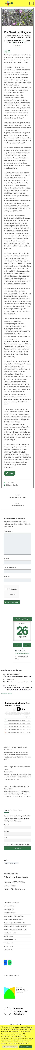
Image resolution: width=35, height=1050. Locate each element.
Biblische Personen (16, 877)
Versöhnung (10, 482)
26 (22, 630)
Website (6, 576)
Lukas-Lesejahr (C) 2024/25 (12, 919)
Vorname (6, 824)
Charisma (7, 882)
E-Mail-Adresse (10, 568)
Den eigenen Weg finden (18, 747)
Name (6, 559)
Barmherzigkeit (8, 906)
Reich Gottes (11, 889)
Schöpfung (7, 936)
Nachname (7, 831)
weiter (27, 645)
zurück (17, 645)
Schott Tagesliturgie (22, 619)
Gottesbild (18, 882)
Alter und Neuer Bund (10, 902)
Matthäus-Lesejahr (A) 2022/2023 (14, 926)
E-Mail (5, 837)
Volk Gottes (7, 949)
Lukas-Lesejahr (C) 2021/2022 (12, 916)
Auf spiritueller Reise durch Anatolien (19, 676)
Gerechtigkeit (8, 909)
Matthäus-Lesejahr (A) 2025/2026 (14, 929)
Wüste (22, 889)
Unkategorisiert (8, 939)
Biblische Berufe (12, 485)
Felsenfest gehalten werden (19, 786)
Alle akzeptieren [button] (25, 1046)
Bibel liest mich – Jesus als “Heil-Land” (19, 682)
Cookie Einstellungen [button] (10, 1046)
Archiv (6, 860)
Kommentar (8, 531)
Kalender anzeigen (7, 693)
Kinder (13, 886)
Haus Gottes (7, 885)
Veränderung (7, 943)
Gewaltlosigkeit (8, 912)
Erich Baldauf (18, 43)
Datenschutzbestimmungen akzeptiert (17, 844)
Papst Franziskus (9, 933)
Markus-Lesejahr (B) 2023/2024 (13, 923)
